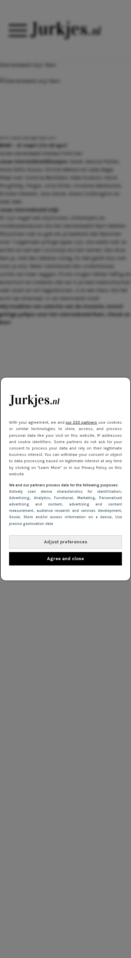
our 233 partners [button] (81, 422)
